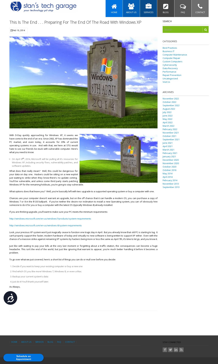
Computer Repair (171, 58)
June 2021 (168, 142)
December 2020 (171, 159)
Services (39, 342)
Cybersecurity (170, 64)
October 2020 (169, 166)
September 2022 (171, 105)
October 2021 (169, 136)
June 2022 (168, 115)
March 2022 (168, 125)
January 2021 (169, 156)
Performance (169, 71)
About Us (26, 342)
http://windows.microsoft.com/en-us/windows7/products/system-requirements (50, 218)
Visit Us (166, 81)
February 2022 (170, 129)
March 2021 (168, 149)
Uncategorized (170, 78)
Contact (70, 342)
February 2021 (170, 153)
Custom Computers (172, 61)
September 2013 (171, 187)
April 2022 (168, 122)
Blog (50, 342)
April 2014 (168, 176)
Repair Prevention (172, 75)
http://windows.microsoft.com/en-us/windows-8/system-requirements (45, 225)
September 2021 (171, 139)
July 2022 (167, 112)
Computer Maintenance (175, 54)
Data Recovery (170, 68)
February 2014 (170, 180)
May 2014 (167, 173)
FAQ (59, 342)
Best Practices (170, 47)
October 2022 (169, 102)
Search (167, 21)
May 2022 (167, 119)
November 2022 (171, 98)
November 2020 (171, 163)
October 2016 (169, 170)
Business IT (168, 51)
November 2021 (171, 132)
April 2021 (168, 146)
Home (14, 342)
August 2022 (169, 108)
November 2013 (171, 183)
